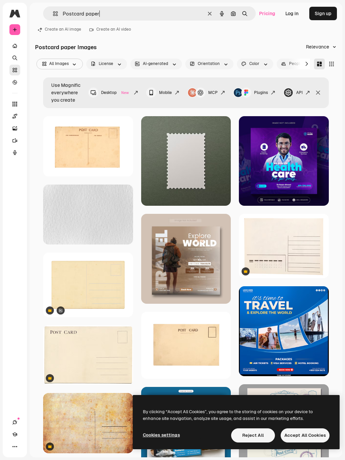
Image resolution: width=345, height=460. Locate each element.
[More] (14, 446)
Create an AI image (63, 29)
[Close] (318, 92)
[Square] (331, 64)
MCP (213, 92)
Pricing (267, 13)
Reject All (253, 435)
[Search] (14, 58)
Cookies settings (161, 435)
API (299, 92)
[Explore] (14, 82)
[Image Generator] (14, 128)
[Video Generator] (14, 140)
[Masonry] (319, 64)
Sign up (323, 13)
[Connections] (14, 422)
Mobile (165, 92)
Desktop (115, 92)
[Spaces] (14, 116)
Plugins (261, 92)
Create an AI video (113, 29)
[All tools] (14, 104)
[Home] (14, 45)
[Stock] (14, 70)
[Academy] (14, 434)
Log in (292, 13)
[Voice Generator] (14, 152)
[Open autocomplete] (52, 13)
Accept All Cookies (305, 435)
